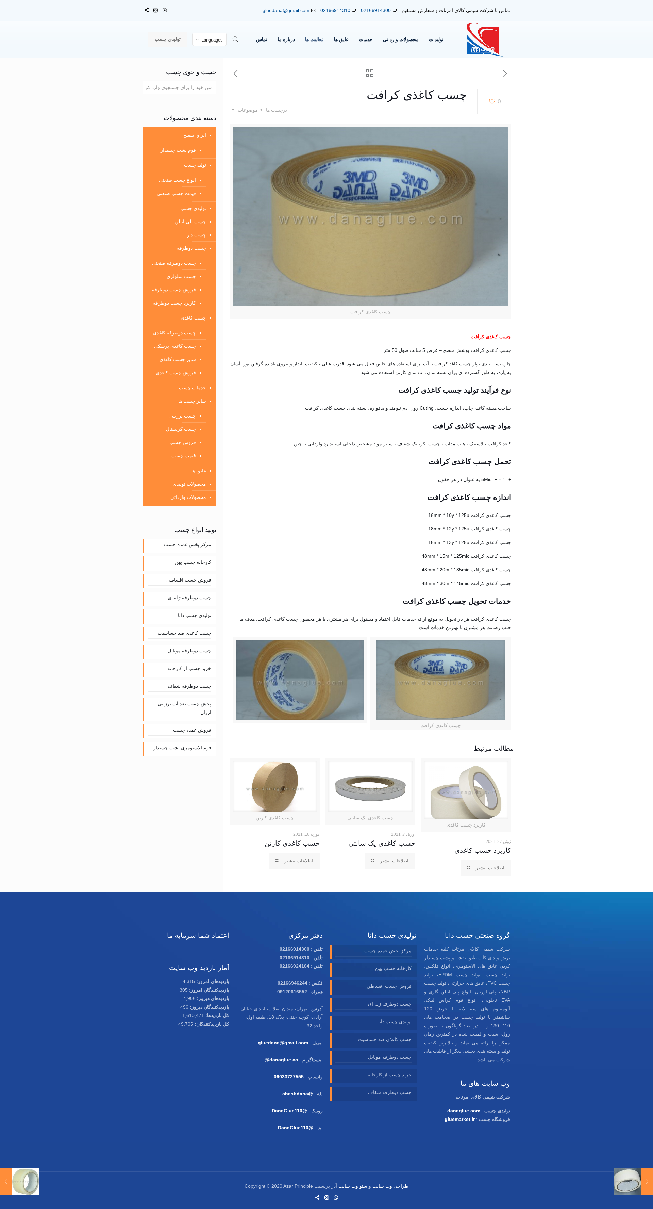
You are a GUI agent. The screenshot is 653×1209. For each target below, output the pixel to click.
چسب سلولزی (181, 276)
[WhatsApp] (164, 10)
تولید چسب (195, 165)
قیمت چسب (183, 455)
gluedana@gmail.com (286, 10)
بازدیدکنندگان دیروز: (208, 1007)
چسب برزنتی (182, 416)
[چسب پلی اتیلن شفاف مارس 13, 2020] (19, 1181)
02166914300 (376, 10)
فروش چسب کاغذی (176, 372)
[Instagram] (155, 10)
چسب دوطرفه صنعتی (174, 263)
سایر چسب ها (192, 401)
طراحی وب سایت (390, 1186)
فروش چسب (182, 442)
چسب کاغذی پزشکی (175, 346)
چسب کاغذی (193, 318)
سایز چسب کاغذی (178, 359)
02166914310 (335, 10)
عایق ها (198, 470)
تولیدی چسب (168, 39)
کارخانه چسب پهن (193, 562)
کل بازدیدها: (216, 1015)
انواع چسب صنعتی (177, 180)
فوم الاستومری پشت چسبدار (182, 747)
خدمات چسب (192, 387)
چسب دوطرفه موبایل (189, 650)
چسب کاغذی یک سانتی (381, 843)
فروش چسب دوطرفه (174, 289)
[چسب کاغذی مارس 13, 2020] (633, 1181)
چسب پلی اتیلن (190, 221)
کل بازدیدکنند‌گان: (211, 1024)
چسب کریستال (181, 429)
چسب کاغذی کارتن (292, 843)
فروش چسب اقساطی (188, 580)
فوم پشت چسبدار (178, 150)
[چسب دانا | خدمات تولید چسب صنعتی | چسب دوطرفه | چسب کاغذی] (485, 39)
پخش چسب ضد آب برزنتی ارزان (184, 708)
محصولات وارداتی (188, 497)
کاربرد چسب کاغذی (482, 850)
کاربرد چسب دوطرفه (174, 303)
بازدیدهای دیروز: (212, 998)
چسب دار (196, 235)
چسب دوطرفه (191, 248)
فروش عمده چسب (192, 730)
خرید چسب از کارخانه (189, 668)
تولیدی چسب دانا (194, 615)
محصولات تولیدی (189, 484)
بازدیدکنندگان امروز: (208, 990)
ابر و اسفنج (194, 135)
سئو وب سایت (352, 1186)
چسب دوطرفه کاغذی (174, 333)
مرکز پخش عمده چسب (187, 544)
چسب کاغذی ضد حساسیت (184, 633)
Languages (212, 40)
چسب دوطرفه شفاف (189, 686)
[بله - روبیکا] (146, 10)
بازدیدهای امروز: (212, 981)
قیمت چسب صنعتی (176, 193)
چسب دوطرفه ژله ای (189, 597)
